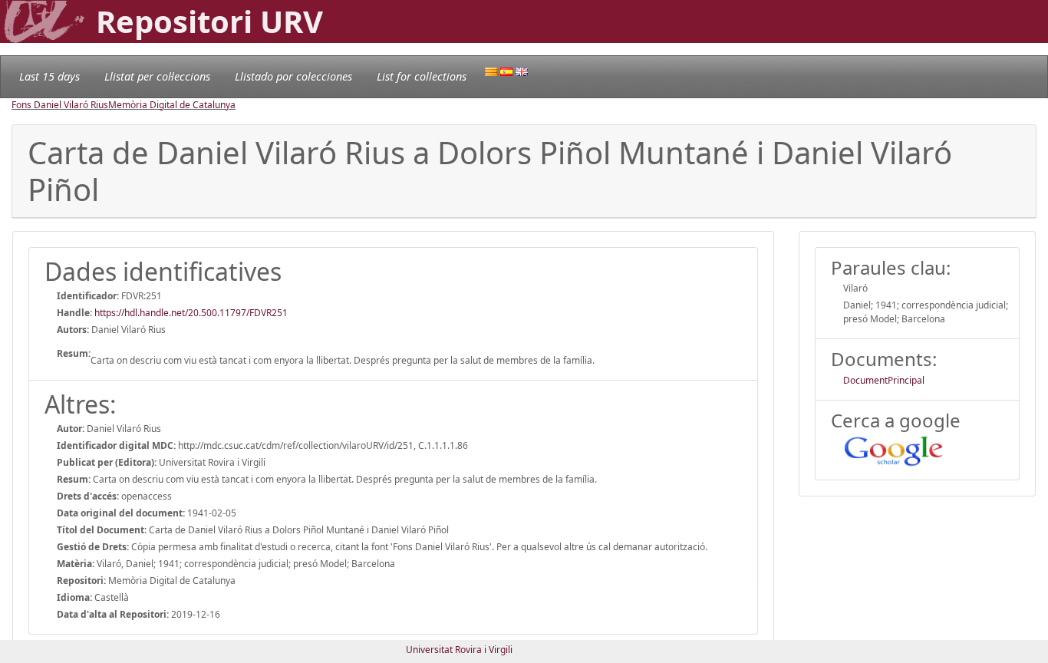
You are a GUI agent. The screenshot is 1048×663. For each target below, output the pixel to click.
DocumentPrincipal (883, 380)
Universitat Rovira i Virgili (459, 649)
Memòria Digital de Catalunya (172, 104)
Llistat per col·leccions (157, 76)
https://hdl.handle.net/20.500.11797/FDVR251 (191, 312)
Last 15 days (49, 76)
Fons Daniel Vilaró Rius (60, 104)
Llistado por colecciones (293, 76)
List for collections (421, 76)
